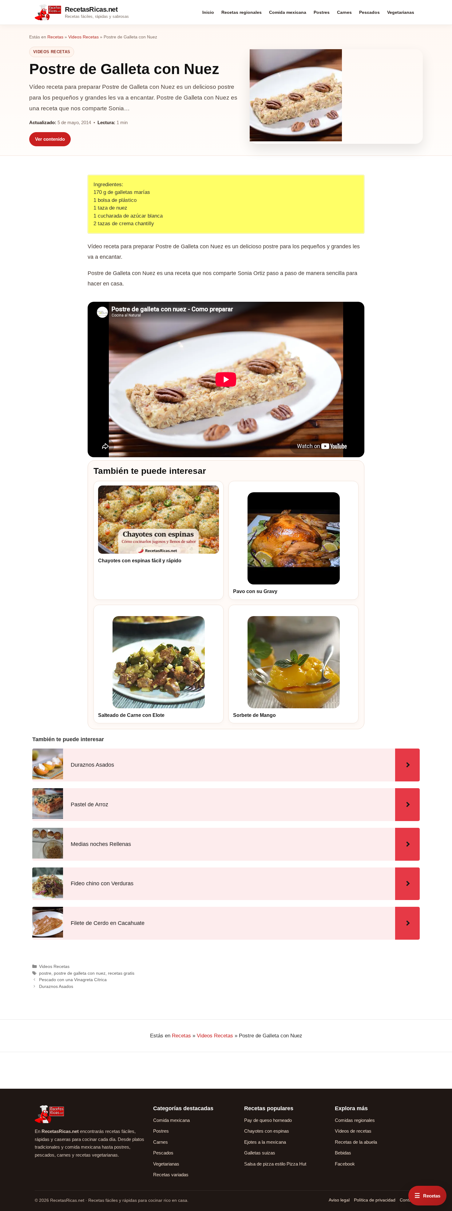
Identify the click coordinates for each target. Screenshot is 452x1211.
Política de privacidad (374, 1199)
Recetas (55, 36)
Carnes (344, 12)
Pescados (369, 12)
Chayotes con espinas (266, 1131)
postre (45, 973)
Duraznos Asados (56, 986)
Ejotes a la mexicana (265, 1142)
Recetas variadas (170, 1174)
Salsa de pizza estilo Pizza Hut (275, 1163)
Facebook (345, 1163)
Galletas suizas (259, 1152)
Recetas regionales (241, 12)
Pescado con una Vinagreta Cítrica (73, 979)
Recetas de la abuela (356, 1142)
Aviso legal (339, 1199)
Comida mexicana (287, 12)
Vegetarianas (400, 12)
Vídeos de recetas (353, 1131)
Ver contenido (50, 139)
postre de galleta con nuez (79, 973)
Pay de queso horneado (268, 1120)
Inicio (208, 12)
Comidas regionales (355, 1120)
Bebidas (343, 1152)
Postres (322, 12)
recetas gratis (121, 973)
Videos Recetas (83, 36)
